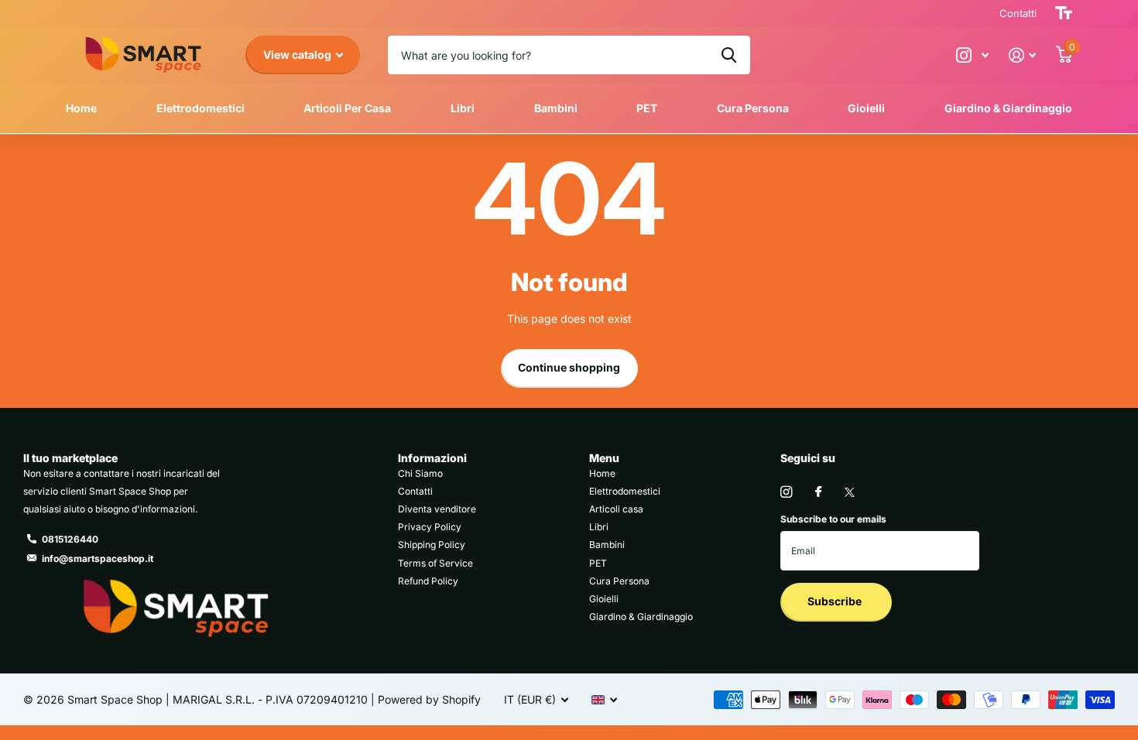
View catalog (298, 54)
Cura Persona (753, 108)
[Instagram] (786, 492)
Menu (604, 457)
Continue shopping (569, 367)
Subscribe (835, 601)
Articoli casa (616, 509)
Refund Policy (428, 581)
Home (81, 108)
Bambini (556, 108)
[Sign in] (1022, 55)
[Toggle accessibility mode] (1063, 13)
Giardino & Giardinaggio (1008, 108)
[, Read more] (972, 55)
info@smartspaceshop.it (97, 558)
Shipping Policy (431, 544)
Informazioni (432, 457)
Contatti (415, 491)
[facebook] (818, 492)
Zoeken (729, 55)
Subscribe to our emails (833, 519)
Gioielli (866, 108)
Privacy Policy (429, 527)
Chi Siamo (420, 473)
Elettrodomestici (200, 108)
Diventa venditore (437, 509)
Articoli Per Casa (347, 108)
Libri (463, 108)
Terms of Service (435, 563)
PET (646, 108)
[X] (850, 492)
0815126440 (70, 539)
